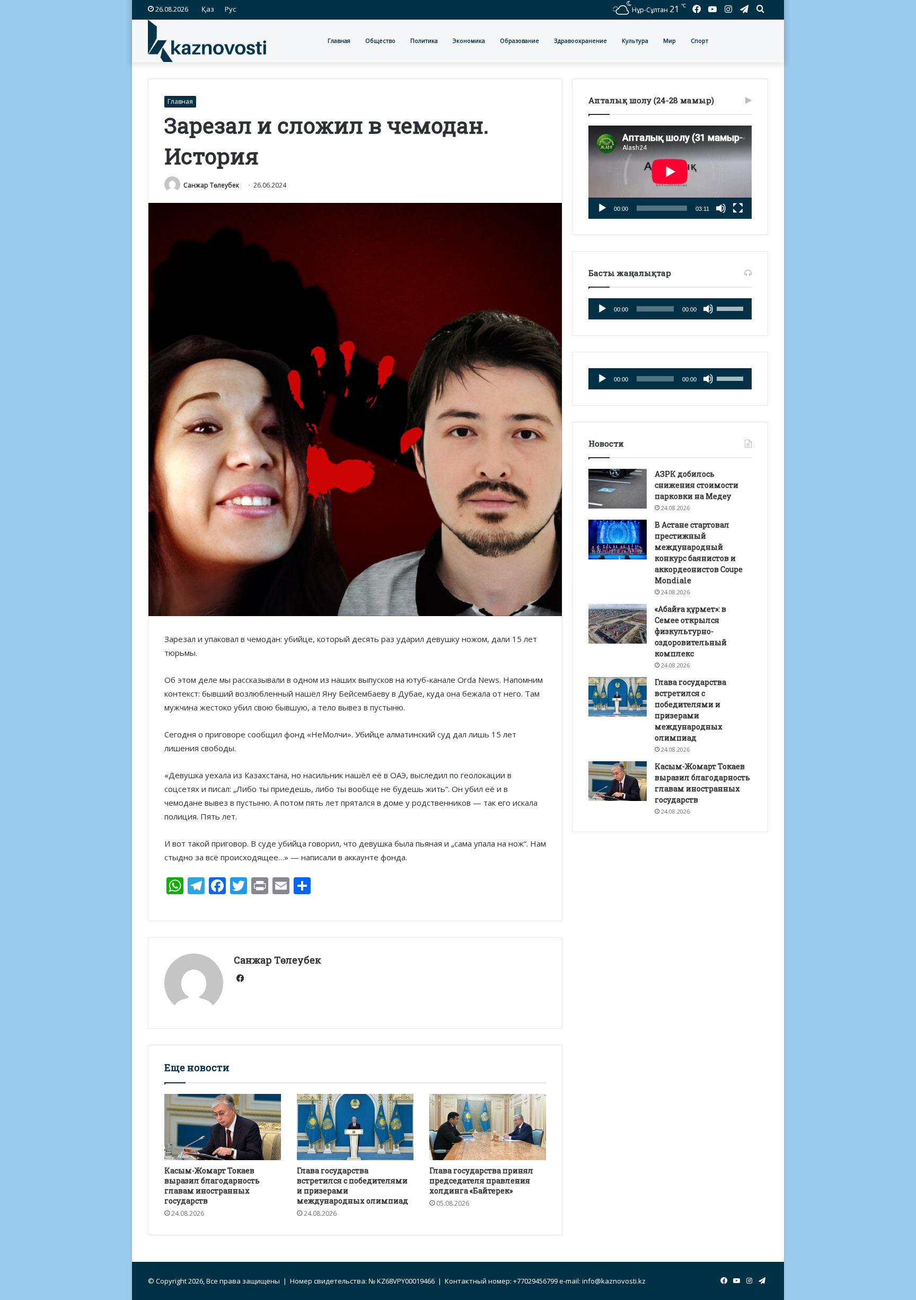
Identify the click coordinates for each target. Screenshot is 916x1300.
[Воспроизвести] (602, 208)
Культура (635, 40)
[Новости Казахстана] (207, 41)
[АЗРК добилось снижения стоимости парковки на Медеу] (617, 489)
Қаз (207, 9)
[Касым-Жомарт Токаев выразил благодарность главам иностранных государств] (222, 1127)
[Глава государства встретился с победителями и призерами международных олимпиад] (355, 1127)
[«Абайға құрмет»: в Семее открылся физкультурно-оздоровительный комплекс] (617, 624)
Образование (519, 40)
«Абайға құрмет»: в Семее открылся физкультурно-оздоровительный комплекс (691, 631)
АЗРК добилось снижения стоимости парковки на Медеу (696, 485)
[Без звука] (721, 208)
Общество (380, 40)
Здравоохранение (580, 40)
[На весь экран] (738, 208)
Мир (669, 40)
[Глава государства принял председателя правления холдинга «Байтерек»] (487, 1127)
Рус (230, 9)
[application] (670, 172)
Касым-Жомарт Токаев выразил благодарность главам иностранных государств (212, 1185)
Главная (339, 40)
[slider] (731, 307)
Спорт (699, 40)
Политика (424, 40)
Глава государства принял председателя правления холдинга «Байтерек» (481, 1180)
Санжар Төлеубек (211, 185)
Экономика (469, 40)
